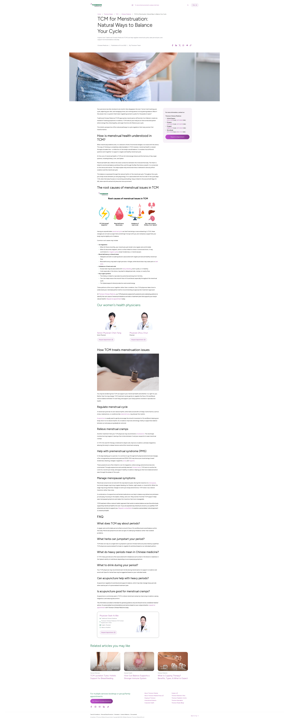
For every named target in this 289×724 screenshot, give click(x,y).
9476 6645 (180, 128)
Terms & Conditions (95, 714)
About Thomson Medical (151, 693)
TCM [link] (117, 14)
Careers (174, 693)
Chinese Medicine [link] (126, 14)
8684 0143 (179, 132)
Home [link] (99, 14)
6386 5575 (170, 128)
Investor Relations (125, 714)
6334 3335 (170, 120)
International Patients (150, 700)
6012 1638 (170, 132)
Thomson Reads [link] (108, 14)
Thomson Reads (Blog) (178, 703)
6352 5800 (170, 124)
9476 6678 (180, 124)
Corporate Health (149, 703)
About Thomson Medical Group (153, 695)
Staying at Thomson (149, 698)
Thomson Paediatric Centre (179, 698)
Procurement (134, 714)
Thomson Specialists (177, 700)
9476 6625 (180, 120)
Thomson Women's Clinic (178, 695)
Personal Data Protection (107, 714)
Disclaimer (117, 714)
